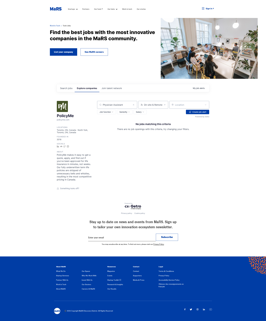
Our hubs (111, 9)
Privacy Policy (158, 244)
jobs (66, 88)
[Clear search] (134, 105)
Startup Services (62, 276)
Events (109, 276)
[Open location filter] (206, 105)
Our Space (86, 271)
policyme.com (63, 119)
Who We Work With (89, 276)
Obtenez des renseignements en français (171, 285)
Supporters (137, 276)
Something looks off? (69, 188)
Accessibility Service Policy (169, 280)
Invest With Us (87, 280)
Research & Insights (115, 284)
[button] (199, 8)
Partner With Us (62, 280)
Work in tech (127, 9)
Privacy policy (126, 213)
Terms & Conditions (166, 271)
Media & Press (138, 280)
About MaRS (61, 289)
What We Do (61, 271)
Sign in (209, 8)
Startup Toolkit (113, 280)
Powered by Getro (202, 117)
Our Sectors (86, 284)
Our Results (111, 289)
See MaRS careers (94, 52)
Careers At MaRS (88, 289)
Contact (136, 271)
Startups (71, 9)
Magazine (111, 271)
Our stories (141, 9)
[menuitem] (72, 9)
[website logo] (56, 9)
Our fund (97, 9)
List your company (63, 52)
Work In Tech (55, 26)
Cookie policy (139, 213)
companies (87, 88)
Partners (85, 9)
